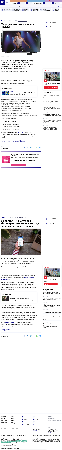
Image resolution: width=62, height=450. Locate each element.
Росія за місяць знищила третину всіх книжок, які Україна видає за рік (52, 102)
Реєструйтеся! (18, 165)
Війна (25, 6)
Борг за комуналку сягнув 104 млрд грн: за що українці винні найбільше (51, 96)
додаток (8, 329)
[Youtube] (13, 428)
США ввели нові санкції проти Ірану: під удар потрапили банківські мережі (52, 115)
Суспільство (31, 6)
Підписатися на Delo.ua (52, 87)
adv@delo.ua (35, 430)
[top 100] (7, 2)
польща (23, 141)
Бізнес (9, 6)
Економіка (3, 6)
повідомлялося (9, 322)
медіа (9, 141)
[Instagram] (17, 428)
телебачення (16, 141)
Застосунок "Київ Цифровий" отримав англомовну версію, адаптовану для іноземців (21, 299)
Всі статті (52, 26)
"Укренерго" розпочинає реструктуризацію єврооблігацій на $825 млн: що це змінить (51, 108)
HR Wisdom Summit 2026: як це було (52, 83)
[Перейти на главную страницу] (2, 2)
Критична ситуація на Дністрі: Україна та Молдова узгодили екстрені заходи (52, 121)
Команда (50, 416)
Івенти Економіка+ (53, 1)
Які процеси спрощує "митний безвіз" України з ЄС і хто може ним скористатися (22, 93)
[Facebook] (24, 147)
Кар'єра (20, 6)
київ (3, 329)
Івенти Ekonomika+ (13, 423)
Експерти (43, 6)
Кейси (36, 419)
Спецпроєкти (36, 0)
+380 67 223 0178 (36, 429)
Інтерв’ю (37, 421)
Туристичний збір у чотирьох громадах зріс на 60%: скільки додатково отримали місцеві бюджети (50, 129)
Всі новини (53, 22)
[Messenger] (40, 147)
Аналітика (26, 421)
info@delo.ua (51, 432)
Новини (38, 6)
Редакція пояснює (36, 424)
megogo (3, 141)
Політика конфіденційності (54, 420)
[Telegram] (27, 147)
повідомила (13, 267)
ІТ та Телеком (4, 20)
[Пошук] (58, 6)
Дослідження (27, 424)
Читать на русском (22, 20)
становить (20, 132)
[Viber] (34, 147)
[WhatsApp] (37, 147)
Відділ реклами (51, 418)
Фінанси (14, 6)
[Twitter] (31, 147)
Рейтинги (19, 0)
